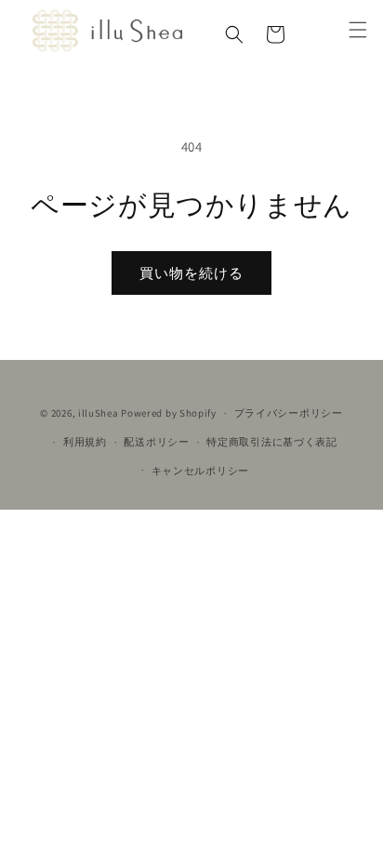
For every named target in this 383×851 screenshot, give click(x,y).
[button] (234, 34)
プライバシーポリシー (288, 412)
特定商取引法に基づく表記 (271, 441)
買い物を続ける (191, 273)
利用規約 (85, 441)
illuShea (98, 412)
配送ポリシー (156, 441)
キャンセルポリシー (200, 470)
